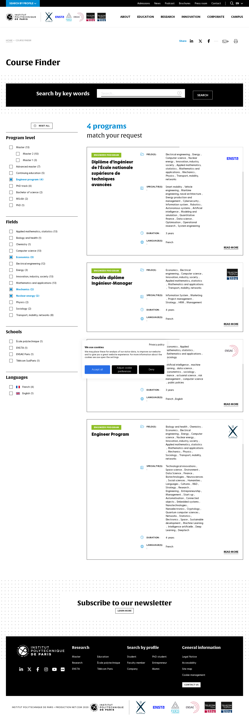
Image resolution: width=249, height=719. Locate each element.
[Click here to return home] (21, 17)
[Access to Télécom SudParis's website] (227, 707)
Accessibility (189, 662)
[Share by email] (226, 41)
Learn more (124, 610)
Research (168, 17)
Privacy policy (156, 344)
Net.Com (77, 707)
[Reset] (179, 93)
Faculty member (136, 662)
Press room (201, 3)
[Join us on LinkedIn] (21, 669)
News (157, 3)
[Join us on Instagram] (46, 669)
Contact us (191, 684)
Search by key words (63, 93)
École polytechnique (108, 662)
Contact (216, 3)
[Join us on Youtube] (54, 669)
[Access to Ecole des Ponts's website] (175, 707)
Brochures (184, 3)
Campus (237, 17)
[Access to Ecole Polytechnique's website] (141, 707)
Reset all (44, 125)
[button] (23, 3)
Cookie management (193, 675)
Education (145, 17)
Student (131, 656)
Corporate (215, 17)
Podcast (170, 3)
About (125, 17)
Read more (231, 247)
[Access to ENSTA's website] (158, 707)
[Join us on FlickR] (63, 669)
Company (132, 669)
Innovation (191, 17)
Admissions (143, 3)
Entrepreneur (159, 662)
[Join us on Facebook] (37, 669)
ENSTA (76, 669)
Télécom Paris (105, 669)
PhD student (159, 656)
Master (76, 656)
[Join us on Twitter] (29, 669)
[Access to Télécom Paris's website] (210, 707)
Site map (187, 669)
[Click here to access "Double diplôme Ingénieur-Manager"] (232, 274)
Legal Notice (189, 656)
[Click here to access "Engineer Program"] (231, 350)
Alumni (155, 669)
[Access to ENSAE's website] (192, 707)
